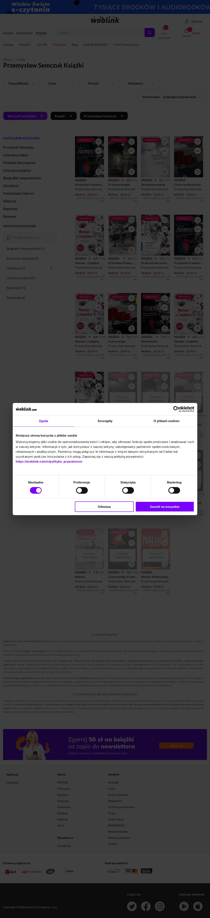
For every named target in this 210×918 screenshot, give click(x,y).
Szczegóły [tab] (105, 420)
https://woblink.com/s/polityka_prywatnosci (49, 461)
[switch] (82, 490)
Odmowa (104, 506)
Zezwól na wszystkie (164, 506)
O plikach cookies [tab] (166, 420)
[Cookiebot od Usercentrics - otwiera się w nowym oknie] (176, 409)
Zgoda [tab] (43, 420)
